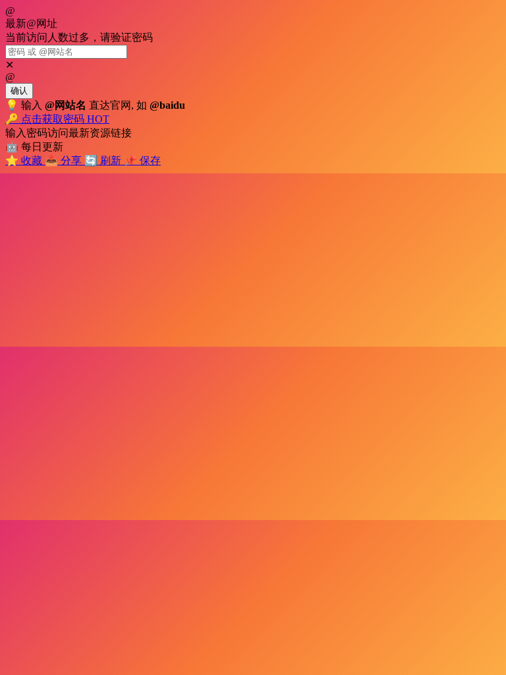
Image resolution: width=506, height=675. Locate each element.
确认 (19, 91)
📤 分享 (64, 160)
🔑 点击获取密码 (57, 119)
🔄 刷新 (104, 160)
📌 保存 (142, 160)
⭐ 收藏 (25, 160)
